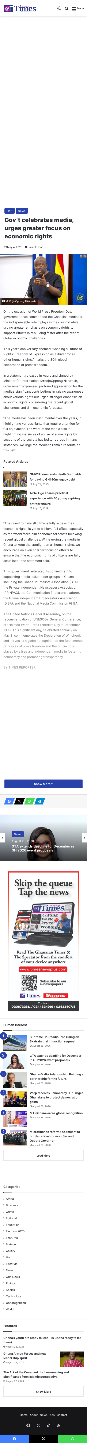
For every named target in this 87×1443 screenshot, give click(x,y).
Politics (11, 1283)
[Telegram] (38, 801)
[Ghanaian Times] (20, 8)
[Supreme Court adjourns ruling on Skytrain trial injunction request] (15, 1043)
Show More (42, 784)
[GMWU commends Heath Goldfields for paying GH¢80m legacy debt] (15, 479)
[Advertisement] (43, 63)
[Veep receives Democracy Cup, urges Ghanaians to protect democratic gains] (15, 1099)
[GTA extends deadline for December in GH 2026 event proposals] (15, 1061)
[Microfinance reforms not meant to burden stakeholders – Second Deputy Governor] (15, 1137)
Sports (10, 1290)
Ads (52, 1415)
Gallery (10, 1250)
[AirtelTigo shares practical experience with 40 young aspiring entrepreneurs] (15, 498)
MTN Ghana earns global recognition (56, 1113)
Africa (10, 1198)
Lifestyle (12, 1263)
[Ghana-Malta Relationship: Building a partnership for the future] (15, 1080)
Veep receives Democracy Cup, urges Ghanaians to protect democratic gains (56, 1097)
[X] (18, 801)
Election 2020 (15, 1231)
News (22, 211)
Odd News (13, 1276)
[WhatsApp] (28, 801)
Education (12, 1224)
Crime (10, 1211)
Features (12, 1237)
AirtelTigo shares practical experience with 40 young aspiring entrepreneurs (55, 498)
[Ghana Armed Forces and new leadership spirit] (72, 1359)
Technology (14, 1296)
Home (24, 1415)
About (34, 1415)
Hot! (9, 211)
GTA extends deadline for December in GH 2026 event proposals (43, 848)
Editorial (11, 1218)
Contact (62, 1415)
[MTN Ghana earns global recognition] (15, 1119)
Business (12, 1205)
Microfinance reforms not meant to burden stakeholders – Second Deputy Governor (55, 1136)
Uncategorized (16, 1303)
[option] (43, 838)
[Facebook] (8, 801)
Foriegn (11, 1244)
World (10, 1309)
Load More (43, 1155)
